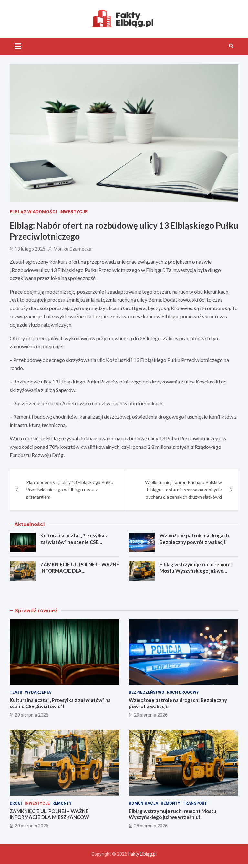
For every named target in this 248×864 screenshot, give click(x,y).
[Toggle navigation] (18, 46)
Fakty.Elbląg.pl (142, 854)
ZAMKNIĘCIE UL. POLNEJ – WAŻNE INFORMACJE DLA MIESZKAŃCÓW (79, 570)
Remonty (62, 803)
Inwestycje (73, 211)
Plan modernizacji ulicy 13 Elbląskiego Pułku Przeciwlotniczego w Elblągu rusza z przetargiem (69, 490)
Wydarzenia (38, 692)
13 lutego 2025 (30, 249)
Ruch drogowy (183, 692)
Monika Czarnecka (72, 249)
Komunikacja (143, 803)
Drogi (16, 803)
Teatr (16, 692)
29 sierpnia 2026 (31, 715)
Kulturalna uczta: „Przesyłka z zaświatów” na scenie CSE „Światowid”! (74, 542)
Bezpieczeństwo (146, 692)
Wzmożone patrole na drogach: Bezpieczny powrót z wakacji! (195, 539)
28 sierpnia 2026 (151, 825)
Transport (195, 803)
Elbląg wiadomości (33, 211)
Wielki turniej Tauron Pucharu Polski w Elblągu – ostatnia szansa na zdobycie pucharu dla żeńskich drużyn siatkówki (183, 490)
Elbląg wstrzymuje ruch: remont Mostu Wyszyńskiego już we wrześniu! (195, 570)
